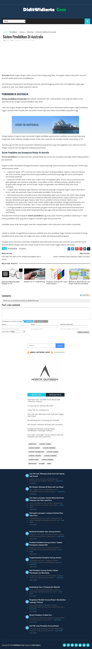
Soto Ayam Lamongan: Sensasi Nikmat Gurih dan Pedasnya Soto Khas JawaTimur (45, 436)
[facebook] (68, 645)
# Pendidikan (12, 249)
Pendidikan (13, 32)
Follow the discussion (88, 295)
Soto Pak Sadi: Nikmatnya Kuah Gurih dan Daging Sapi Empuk (45, 415)
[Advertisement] (45, 58)
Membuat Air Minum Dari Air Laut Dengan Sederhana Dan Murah (79, 282)
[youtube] (84, 645)
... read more (58, 481)
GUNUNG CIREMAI (45, 444)
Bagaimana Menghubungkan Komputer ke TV (11, 282)
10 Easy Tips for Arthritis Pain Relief (40, 406)
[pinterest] (88, 645)
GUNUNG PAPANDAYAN (36, 452)
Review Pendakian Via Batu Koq (40, 615)
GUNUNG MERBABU (49, 448)
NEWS (49, 463)
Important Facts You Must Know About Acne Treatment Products (43, 401)
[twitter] (64, 645)
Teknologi (30, 32)
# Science (22, 249)
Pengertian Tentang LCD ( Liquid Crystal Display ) (56, 282)
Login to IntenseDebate (28, 321)
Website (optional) (66, 324)
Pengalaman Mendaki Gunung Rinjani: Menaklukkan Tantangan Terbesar (41, 430)
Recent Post (37, 394)
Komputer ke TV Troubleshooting (34, 282)
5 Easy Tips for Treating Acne (38, 410)
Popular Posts (55, 394)
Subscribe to (6, 332)
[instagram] (72, 645)
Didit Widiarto (36, 645)
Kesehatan (32, 463)
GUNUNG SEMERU (52, 452)
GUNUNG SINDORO (35, 456)
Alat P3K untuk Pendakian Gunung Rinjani (44, 626)
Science (22, 32)
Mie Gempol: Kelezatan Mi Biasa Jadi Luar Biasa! (45, 424)
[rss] (76, 645)
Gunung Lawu (34, 459)
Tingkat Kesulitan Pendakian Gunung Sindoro (45, 558)
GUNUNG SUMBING (50, 456)
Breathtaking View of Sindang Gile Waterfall (43, 420)
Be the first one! (33, 301)
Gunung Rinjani (47, 459)
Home (5, 32)
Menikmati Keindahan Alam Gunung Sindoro (45, 531)
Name (4, 324)
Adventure (32, 444)
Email (33, 324)
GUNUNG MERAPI (34, 448)
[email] (80, 645)
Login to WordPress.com (41, 321)
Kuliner (42, 463)
